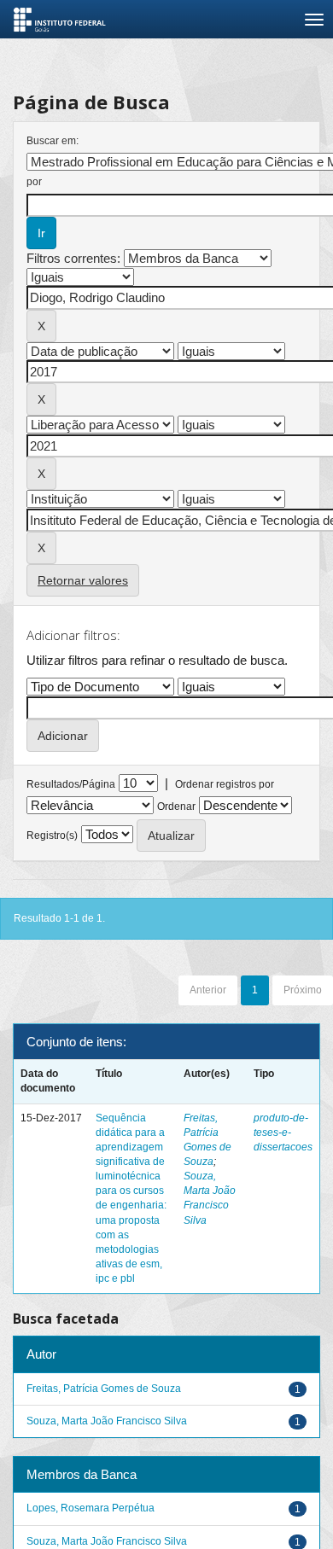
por (34, 182)
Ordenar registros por (224, 784)
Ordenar (176, 806)
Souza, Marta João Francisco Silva (106, 1421)
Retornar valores (83, 580)
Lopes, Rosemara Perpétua (90, 1508)
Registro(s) (52, 835)
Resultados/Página (70, 784)
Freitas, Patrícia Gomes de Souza (103, 1389)
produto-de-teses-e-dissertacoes (283, 1132)
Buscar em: (52, 141)
